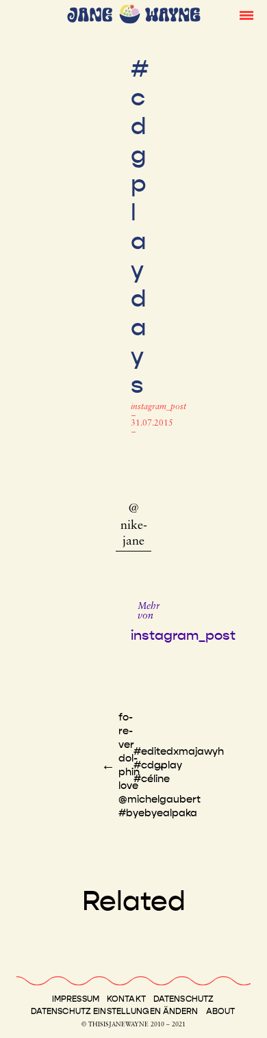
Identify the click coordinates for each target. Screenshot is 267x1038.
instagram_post (158, 407)
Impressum (75, 999)
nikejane (133, 534)
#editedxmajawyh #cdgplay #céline (179, 765)
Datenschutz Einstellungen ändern (115, 1011)
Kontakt (126, 999)
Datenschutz (183, 999)
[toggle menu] (246, 14)
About (221, 1011)
